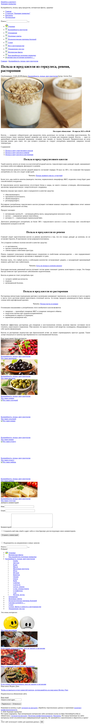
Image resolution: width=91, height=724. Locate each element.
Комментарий (6, 527)
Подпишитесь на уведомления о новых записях (21, 543)
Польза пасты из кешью (49, 304)
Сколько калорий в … (17, 603)
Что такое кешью (7, 439)
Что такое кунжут (7, 460)
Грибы (15, 561)
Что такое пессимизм (9, 630)
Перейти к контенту (8, 2)
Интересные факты (16, 555)
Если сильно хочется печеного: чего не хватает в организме (23, 684)
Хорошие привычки (8, 4)
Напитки (16, 575)
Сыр (14, 593)
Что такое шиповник (9, 358)
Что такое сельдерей (8, 419)
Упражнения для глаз (17, 609)
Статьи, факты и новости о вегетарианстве (25, 607)
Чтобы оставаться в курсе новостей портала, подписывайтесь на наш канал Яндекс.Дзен (34, 690)
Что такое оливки (7, 398)
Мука (15, 571)
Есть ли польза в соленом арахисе (49, 266)
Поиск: (4, 21)
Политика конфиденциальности (40, 716)
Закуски (16, 563)
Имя (2, 506)
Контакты (57, 716)
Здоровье (12, 553)
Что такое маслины (8, 378)
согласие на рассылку (29, 708)
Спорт (11, 605)
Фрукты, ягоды (19, 595)
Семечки (16, 583)
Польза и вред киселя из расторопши (19, 155)
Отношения (13, 597)
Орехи (15, 579)
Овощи (16, 577)
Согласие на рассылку (19, 716)
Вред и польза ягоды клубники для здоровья (18, 666)
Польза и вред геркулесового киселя (19, 151)
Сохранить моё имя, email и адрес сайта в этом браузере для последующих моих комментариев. (40, 531)
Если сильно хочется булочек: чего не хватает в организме (23, 648)
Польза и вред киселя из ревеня (17, 153)
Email (3, 511)
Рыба (15, 581)
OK (42, 722)
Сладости (16, 585)
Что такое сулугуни (8, 501)
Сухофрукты (18, 591)
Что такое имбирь (7, 481)
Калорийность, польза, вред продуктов (43, 76)
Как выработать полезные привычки (23, 557)
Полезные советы (15, 599)
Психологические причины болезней (23, 601)
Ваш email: (5, 698)
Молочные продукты (21, 569)
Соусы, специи (18, 587)
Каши (15, 565)
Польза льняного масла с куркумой (49, 175)
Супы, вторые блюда (21, 589)
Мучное (16, 573)
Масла (15, 567)
